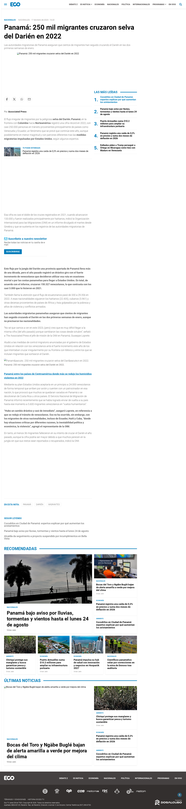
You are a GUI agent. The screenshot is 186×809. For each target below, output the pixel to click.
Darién (39, 504)
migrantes (54, 504)
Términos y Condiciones (15, 799)
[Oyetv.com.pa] (69, 793)
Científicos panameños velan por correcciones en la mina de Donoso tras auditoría (121, 663)
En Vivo (172, 4)
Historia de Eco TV (36, 799)
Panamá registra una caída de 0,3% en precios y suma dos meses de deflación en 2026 (55, 152)
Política (126, 4)
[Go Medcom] (93, 793)
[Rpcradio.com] (105, 793)
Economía (99, 4)
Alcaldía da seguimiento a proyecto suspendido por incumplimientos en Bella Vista (45, 537)
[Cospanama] (81, 793)
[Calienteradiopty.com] (117, 793)
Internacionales (141, 4)
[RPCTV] (57, 793)
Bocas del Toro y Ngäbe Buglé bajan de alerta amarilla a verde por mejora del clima (115, 587)
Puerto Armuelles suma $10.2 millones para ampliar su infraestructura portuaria (114, 124)
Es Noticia (85, 4)
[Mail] (29, 99)
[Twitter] (14, 99)
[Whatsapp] (21, 99)
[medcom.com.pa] (141, 793)
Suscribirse (13, 251)
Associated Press (17, 111)
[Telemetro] (45, 793)
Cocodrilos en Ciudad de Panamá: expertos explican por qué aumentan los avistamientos (44, 524)
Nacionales (113, 4)
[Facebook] (6, 99)
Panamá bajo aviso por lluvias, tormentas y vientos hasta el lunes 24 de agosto (46, 531)
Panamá (27, 504)
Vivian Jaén (11, 630)
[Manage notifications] (179, 795)
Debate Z (73, 4)
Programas (158, 4)
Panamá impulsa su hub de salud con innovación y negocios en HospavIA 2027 (87, 663)
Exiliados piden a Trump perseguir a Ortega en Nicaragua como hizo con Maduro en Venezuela (117, 148)
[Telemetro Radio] (129, 793)
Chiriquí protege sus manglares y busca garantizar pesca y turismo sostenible (17, 663)
